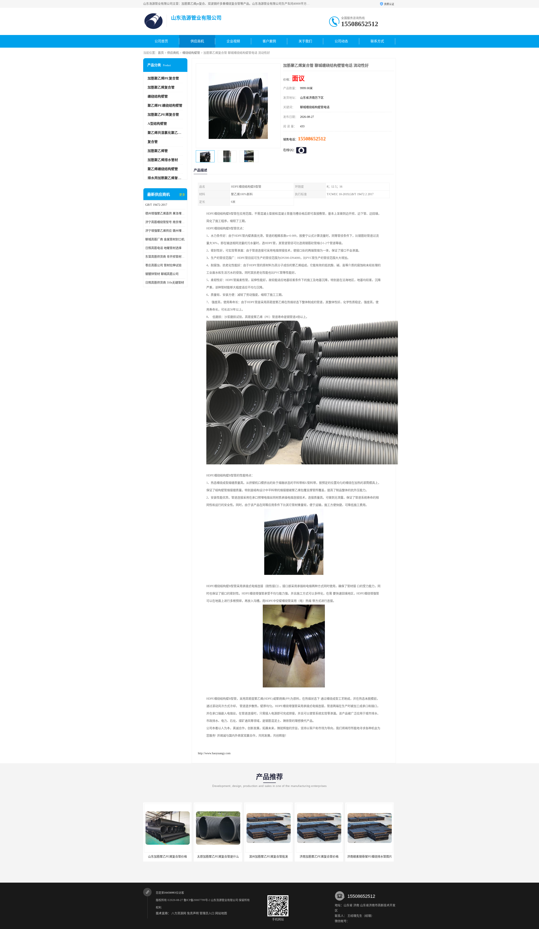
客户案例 (269, 41)
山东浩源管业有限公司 (224, 900)
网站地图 (221, 913)
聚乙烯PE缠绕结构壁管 (165, 105)
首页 (161, 52)
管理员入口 (207, 913)
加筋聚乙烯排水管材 (163, 160)
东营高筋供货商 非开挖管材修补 (165, 256)
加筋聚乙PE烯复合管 (163, 114)
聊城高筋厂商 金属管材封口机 (164, 239)
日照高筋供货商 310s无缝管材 (164, 282)
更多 (182, 194)
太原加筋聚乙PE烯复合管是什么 (167, 856)
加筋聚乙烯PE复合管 (163, 78)
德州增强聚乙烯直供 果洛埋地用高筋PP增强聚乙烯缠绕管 (165, 213)
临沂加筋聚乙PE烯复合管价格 (369, 856)
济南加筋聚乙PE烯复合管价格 (268, 856)
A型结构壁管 (157, 123)
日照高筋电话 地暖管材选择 (163, 248)
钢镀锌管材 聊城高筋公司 (162, 274)
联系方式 (377, 41)
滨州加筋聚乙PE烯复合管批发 (218, 856)
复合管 (153, 142)
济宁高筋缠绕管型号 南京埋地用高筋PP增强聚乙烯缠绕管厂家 (165, 222)
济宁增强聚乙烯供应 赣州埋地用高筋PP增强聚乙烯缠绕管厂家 (165, 230)
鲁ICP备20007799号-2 (197, 900)
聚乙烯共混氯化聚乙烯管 (166, 132)
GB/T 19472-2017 (156, 204)
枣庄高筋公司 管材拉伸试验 (163, 265)
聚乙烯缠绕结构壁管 (163, 169)
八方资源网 (178, 913)
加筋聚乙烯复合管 (161, 87)
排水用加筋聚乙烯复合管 (166, 178)
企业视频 (233, 41)
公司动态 (341, 41)
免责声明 (193, 913)
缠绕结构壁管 (191, 52)
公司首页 (161, 41)
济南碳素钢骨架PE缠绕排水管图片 (319, 856)
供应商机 (197, 41)
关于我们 (305, 41)
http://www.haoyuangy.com (214, 753)
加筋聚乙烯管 (158, 151)
